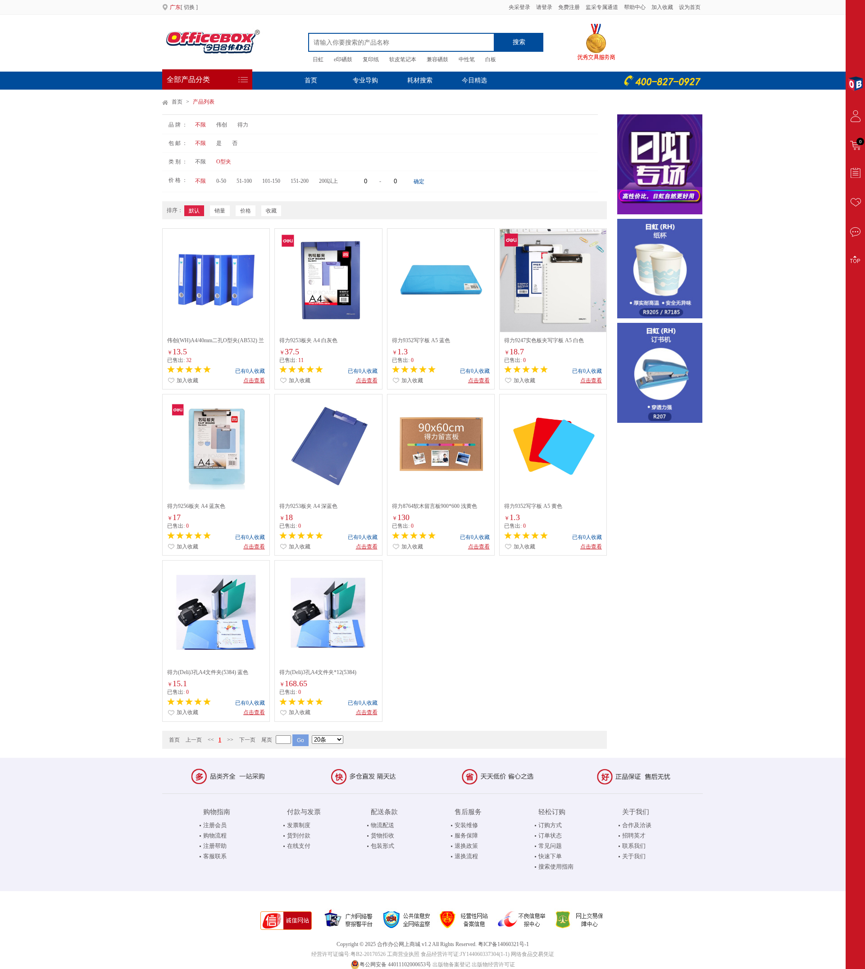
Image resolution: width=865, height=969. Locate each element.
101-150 (271, 181)
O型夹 (223, 161)
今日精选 (474, 80)
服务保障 (466, 835)
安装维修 (466, 825)
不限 (200, 125)
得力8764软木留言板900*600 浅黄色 (434, 506)
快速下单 (550, 856)
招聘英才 (634, 835)
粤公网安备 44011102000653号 (395, 964)
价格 (245, 211)
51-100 (244, 181)
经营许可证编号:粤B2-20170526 (348, 954)
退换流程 (466, 856)
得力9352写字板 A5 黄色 (533, 506)
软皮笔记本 (402, 59)
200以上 (328, 181)
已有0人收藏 (250, 371)
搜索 (519, 42)
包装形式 (382, 845)
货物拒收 (382, 835)
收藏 (271, 211)
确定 (419, 181)
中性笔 (467, 59)
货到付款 (298, 835)
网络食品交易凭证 (532, 954)
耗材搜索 (419, 80)
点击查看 (254, 380)
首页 (311, 80)
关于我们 (634, 856)
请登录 (544, 7)
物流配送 (382, 825)
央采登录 (518, 7)
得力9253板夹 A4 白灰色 (308, 340)
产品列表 (203, 102)
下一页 (247, 740)
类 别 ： (177, 161)
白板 (490, 59)
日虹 (318, 59)
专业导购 (365, 80)
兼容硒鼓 (437, 59)
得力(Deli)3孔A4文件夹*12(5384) (317, 672)
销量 (219, 211)
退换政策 (466, 845)
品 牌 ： (177, 125)
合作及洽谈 (636, 825)
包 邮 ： (177, 143)
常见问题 (550, 845)
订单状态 (550, 835)
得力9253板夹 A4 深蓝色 (308, 506)
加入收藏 (662, 7)
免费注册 (569, 7)
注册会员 (215, 825)
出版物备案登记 (451, 964)
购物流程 (215, 835)
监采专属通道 (602, 7)
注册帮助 (215, 845)
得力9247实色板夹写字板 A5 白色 (544, 340)
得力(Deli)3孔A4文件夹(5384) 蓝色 (207, 672)
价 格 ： (177, 180)
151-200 (300, 181)
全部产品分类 (188, 79)
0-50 (221, 181)
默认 (194, 211)
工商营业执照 (403, 954)
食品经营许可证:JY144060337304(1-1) (465, 954)
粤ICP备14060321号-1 (503, 944)
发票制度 (298, 825)
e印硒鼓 (343, 59)
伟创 (221, 125)
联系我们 (634, 845)
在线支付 (298, 845)
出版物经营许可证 (493, 964)
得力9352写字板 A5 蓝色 (421, 340)
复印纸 (371, 59)
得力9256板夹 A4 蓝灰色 (196, 506)
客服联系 (215, 856)
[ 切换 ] (184, 7)
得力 (242, 125)
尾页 (266, 740)
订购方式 (550, 825)
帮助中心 (635, 7)
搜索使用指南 (556, 866)
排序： (175, 210)
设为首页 (690, 7)
